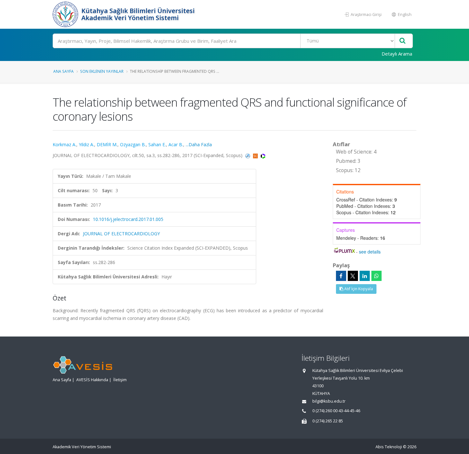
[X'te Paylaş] (353, 276)
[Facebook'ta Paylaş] (341, 276)
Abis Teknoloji (389, 447)
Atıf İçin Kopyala (358, 288)
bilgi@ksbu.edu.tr (329, 401)
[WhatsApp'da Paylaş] (376, 276)
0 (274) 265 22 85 (327, 421)
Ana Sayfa (63, 71)
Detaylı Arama (397, 53)
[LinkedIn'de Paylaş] (365, 276)
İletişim (120, 379)
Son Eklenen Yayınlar (101, 71)
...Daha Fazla (199, 144)
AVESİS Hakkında (92, 379)
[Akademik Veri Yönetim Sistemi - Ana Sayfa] (66, 14)
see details (370, 251)
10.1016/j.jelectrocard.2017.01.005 (128, 219)
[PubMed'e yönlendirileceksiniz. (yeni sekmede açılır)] (248, 155)
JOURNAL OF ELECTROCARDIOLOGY (121, 234)
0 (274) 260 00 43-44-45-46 (336, 410)
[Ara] (402, 41)
